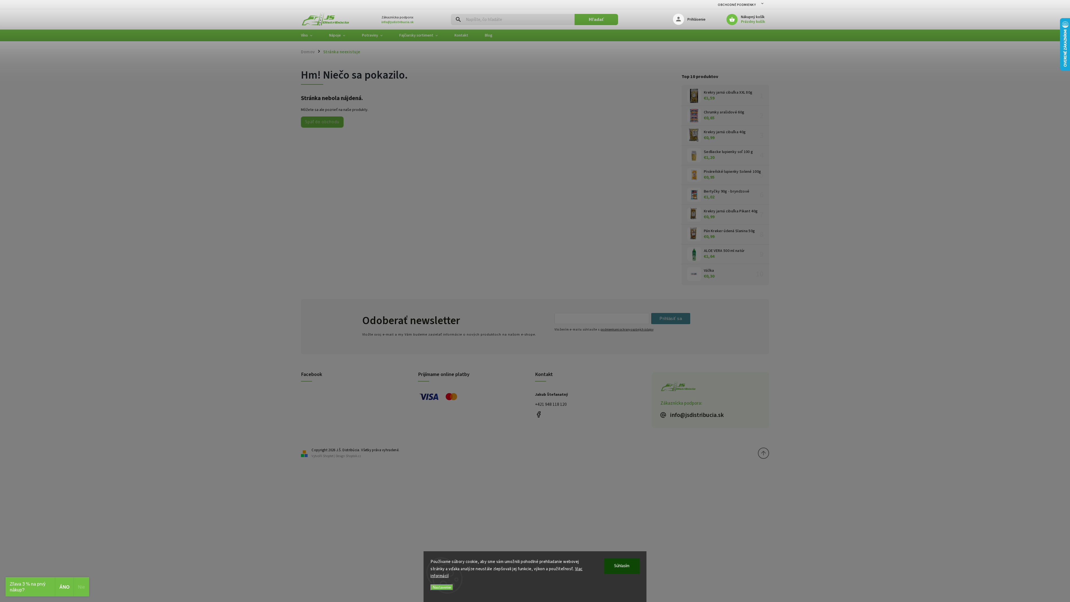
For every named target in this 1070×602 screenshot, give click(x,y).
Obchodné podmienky (737, 5)
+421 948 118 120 (551, 404)
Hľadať (596, 19)
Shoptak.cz (353, 456)
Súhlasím (621, 566)
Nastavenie (442, 587)
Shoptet (328, 456)
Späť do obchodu (322, 122)
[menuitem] (311, 35)
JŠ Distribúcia (538, 414)
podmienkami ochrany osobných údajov (626, 329)
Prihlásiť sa (671, 318)
